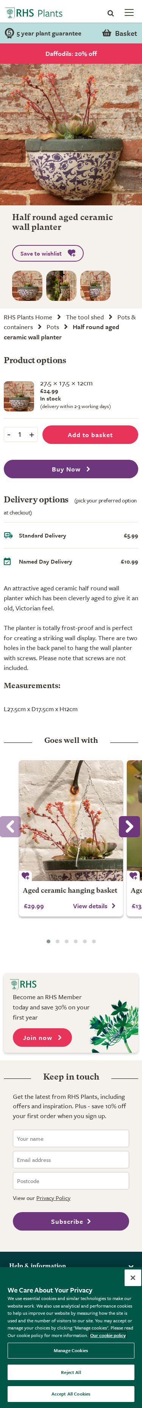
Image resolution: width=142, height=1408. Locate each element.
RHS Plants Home (28, 317)
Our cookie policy (108, 1335)
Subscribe (67, 1221)
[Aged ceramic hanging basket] (71, 820)
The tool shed (85, 317)
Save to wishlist (41, 253)
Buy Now (67, 469)
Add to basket (90, 434)
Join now (38, 1037)
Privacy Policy (53, 1198)
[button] (48, 941)
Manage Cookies (71, 1350)
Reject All (71, 1372)
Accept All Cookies (71, 1393)
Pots (53, 326)
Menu (128, 12)
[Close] (133, 1277)
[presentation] (129, 826)
